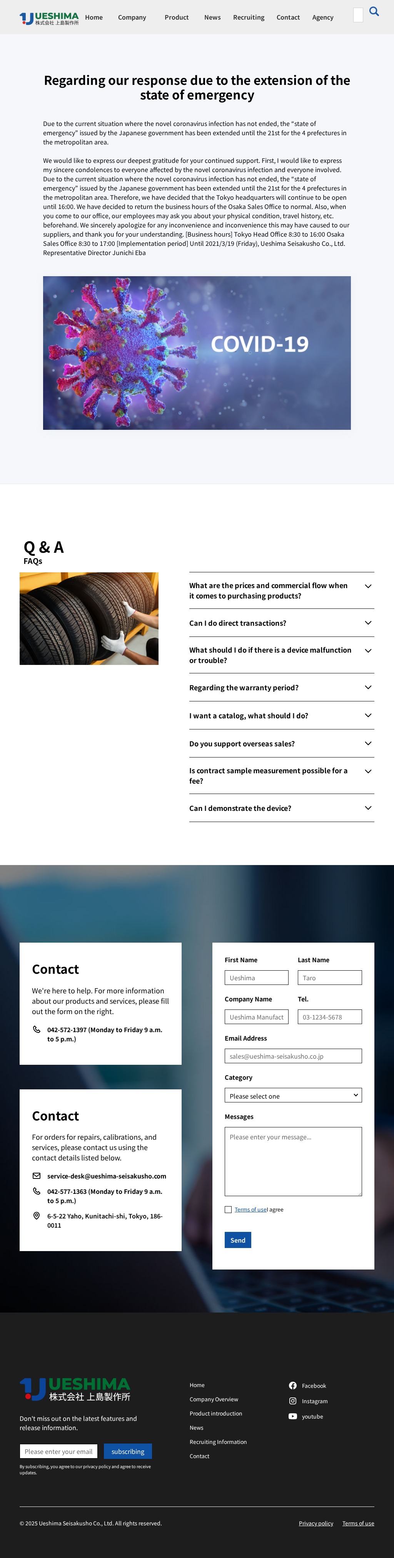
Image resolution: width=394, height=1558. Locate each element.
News (212, 17)
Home (94, 17)
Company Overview (214, 1399)
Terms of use (358, 1523)
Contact (288, 17)
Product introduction (216, 1413)
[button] (132, 17)
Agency (323, 17)
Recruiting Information (218, 1441)
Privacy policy (316, 1523)
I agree (259, 1209)
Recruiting (248, 17)
